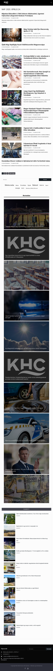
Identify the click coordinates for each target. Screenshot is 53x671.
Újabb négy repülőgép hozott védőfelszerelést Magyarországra (23, 45)
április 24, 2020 (15, 18)
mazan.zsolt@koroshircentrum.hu (10, 656)
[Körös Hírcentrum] (5, 2)
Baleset (35, 185)
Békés (17, 185)
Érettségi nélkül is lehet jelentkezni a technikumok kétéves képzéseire (37, 57)
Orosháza (23, 185)
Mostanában (26, 195)
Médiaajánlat (4, 659)
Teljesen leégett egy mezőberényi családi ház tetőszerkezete (24, 226)
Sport (46, 185)
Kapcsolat (11, 658)
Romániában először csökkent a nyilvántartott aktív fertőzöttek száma (26, 161)
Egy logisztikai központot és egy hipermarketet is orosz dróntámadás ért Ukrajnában (22, 256)
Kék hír (42, 185)
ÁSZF (22, 658)
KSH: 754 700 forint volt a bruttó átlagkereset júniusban (22, 500)
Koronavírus (7, 39)
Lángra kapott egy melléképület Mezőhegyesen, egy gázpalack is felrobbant (35, 93)
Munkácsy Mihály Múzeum (32, 188)
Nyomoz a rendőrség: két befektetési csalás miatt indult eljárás (25, 440)
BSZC (22, 188)
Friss (5, 66)
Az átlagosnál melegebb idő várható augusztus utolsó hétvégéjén (26, 348)
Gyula (29, 185)
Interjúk (17, 188)
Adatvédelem (17, 658)
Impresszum (6, 658)
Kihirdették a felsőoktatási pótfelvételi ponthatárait (21, 287)
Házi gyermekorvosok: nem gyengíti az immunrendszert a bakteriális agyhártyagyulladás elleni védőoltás (37, 74)
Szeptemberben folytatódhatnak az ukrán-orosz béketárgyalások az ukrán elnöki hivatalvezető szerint (25, 378)
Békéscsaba (7, 155)
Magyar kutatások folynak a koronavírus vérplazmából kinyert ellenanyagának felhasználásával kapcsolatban (37, 111)
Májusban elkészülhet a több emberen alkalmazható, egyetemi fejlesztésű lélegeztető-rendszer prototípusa (23, 15)
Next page (12, 173)
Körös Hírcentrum (6, 18)
